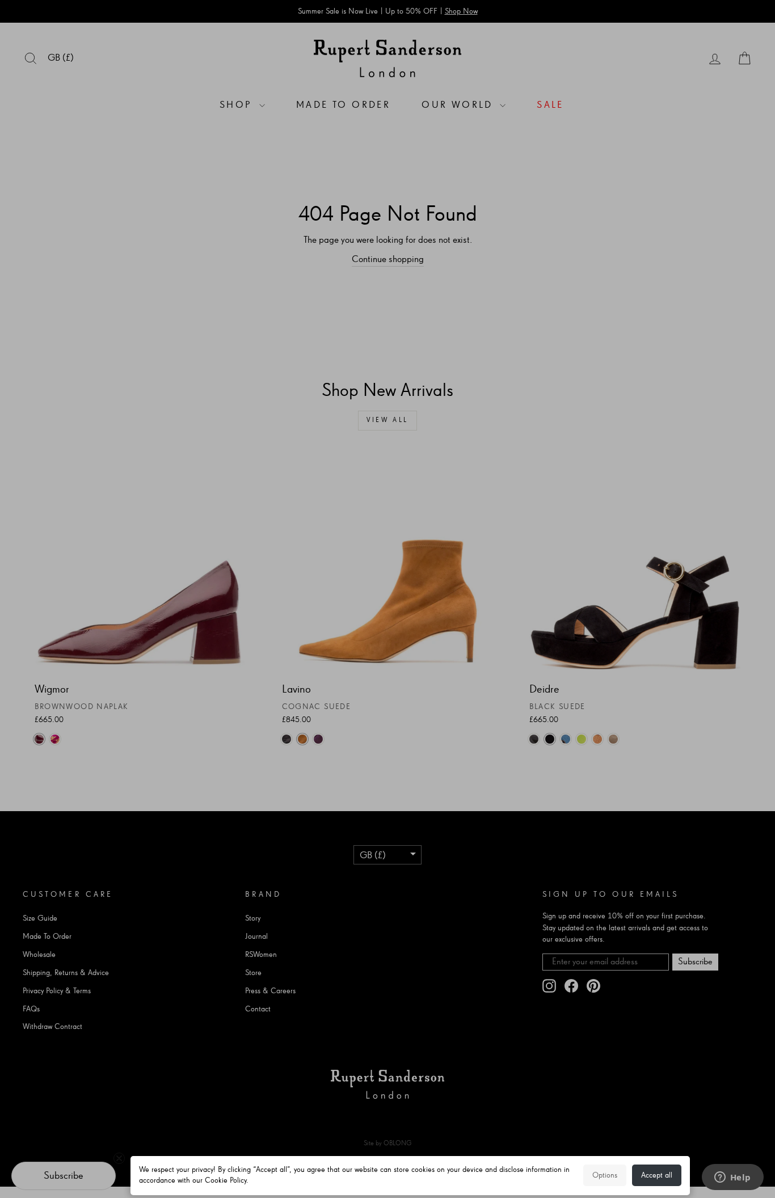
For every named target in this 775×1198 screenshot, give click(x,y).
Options (604, 1175)
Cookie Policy (225, 1180)
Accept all (656, 1175)
